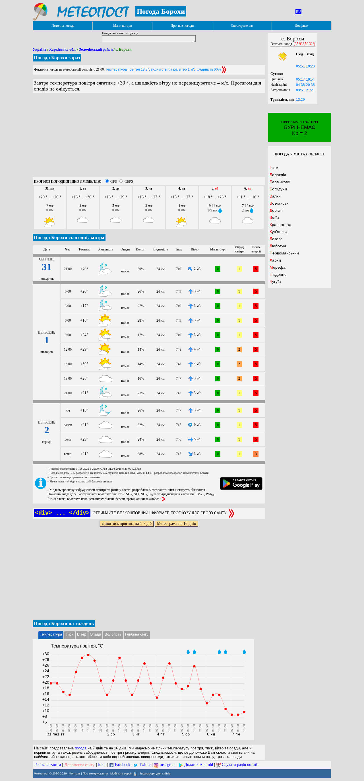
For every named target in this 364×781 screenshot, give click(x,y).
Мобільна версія (121, 773)
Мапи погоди (122, 26)
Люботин (278, 246)
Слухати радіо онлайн (241, 765)
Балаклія (278, 174)
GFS (113, 182)
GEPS (129, 182)
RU (298, 12)
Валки (275, 196)
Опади (95, 634)
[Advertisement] (149, 137)
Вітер (81, 634)
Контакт (74, 773)
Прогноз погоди (182, 26)
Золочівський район (96, 49)
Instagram (167, 765)
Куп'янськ (278, 231)
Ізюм (274, 167)
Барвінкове (280, 182)
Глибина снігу (136, 634)
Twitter (145, 765)
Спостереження (242, 26)
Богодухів (278, 189)
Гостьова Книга (47, 765)
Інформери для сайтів (155, 773)
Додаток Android (198, 765)
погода (80, 748)
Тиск (69, 634)
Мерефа (278, 267)
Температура (51, 634)
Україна (39, 49)
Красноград (280, 224)
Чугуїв (275, 281)
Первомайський (284, 253)
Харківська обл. (62, 49)
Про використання (95, 773)
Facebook (122, 765)
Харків (275, 260)
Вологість (113, 634)
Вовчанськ (279, 203)
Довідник (301, 26)
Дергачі (276, 210)
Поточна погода (62, 26)
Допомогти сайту (79, 765)
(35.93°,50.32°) (304, 44)
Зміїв (274, 217)
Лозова (276, 239)
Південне (278, 274)
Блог (102, 765)
